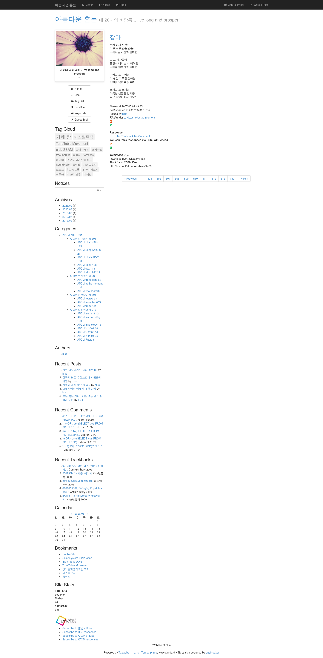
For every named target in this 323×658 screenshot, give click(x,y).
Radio (90, 339)
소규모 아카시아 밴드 (79, 160)
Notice (106, 5)
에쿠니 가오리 (90, 169)
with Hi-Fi (92, 272)
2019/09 (67, 213)
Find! (99, 190)
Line (77, 95)
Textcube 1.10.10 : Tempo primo (138, 652)
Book (91, 265)
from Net (92, 306)
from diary (93, 280)
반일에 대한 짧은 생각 (76, 385)
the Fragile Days (72, 561)
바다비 (60, 160)
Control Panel (235, 5)
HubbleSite (68, 554)
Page (122, 5)
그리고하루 (87, 276)
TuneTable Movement (72, 143)
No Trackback (125, 136)
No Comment (142, 136)
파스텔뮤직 (83, 136)
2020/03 (67, 209)
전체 (76, 235)
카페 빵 (63, 136)
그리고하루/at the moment (139, 117)
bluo (124, 114)
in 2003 (91, 332)
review (91, 298)
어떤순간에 (87, 294)
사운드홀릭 (89, 164)
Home (78, 88)
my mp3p (92, 313)
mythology (93, 324)
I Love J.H (73, 169)
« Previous (130, 178)
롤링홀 (76, 164)
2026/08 (79, 513)
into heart (92, 291)
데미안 (88, 174)
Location (79, 107)
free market (63, 155)
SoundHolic (63, 164)
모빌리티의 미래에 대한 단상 (79, 388)
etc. (90, 268)
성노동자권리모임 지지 (75, 569)
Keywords (80, 113)
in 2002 (91, 328)
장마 (115, 37)
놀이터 (77, 155)
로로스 (60, 169)
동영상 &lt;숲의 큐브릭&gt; (77, 480)
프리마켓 (97, 149)
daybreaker (212, 652)
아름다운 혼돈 (65, 4)
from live (93, 302)
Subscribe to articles (77, 628)
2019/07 (67, 217)
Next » (244, 178)
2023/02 (67, 205)
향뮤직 (66, 576)
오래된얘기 (87, 309)
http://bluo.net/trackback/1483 (127, 158)
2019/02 (67, 220)
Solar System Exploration (77, 558)
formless (89, 155)
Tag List (79, 101)
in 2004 (91, 336)
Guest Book (81, 119)
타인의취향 (87, 238)
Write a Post (260, 5)
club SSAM (64, 149)
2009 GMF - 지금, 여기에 (77, 473)
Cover (89, 5)
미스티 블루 (74, 174)
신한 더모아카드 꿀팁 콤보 (79, 370)
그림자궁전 (82, 149)
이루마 (60, 174)
